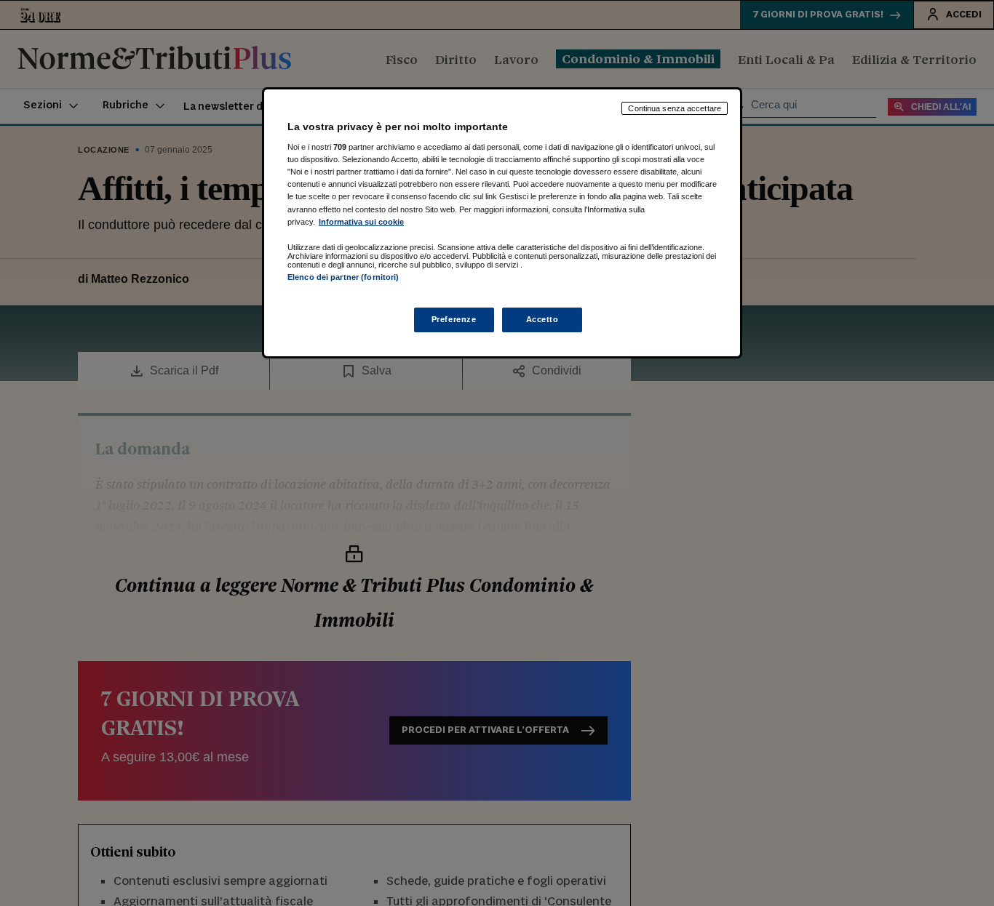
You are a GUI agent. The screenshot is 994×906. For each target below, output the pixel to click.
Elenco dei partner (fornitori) (343, 277)
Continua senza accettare (674, 108)
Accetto (542, 319)
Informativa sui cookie (361, 221)
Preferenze (454, 319)
